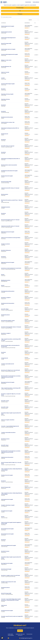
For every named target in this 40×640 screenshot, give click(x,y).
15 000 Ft (36, 78)
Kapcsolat (20, 630)
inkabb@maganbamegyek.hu (26, 638)
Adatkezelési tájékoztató (20, 634)
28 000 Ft (36, 32)
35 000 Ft (36, 152)
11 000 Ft (36, 457)
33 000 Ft (36, 321)
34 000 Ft (36, 394)
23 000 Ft (36, 207)
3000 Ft (36, 89)
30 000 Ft (36, 171)
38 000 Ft (36, 280)
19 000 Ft (36, 523)
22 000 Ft (36, 43)
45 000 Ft (36, 494)
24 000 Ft (36, 176)
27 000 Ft (36, 94)
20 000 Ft (36, 38)
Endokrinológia (20, 7)
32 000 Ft (36, 250)
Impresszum (20, 635)
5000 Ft (36, 66)
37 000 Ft (36, 558)
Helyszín (20, 14)
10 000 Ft (36, 72)
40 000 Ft (36, 128)
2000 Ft (36, 60)
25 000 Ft (36, 26)
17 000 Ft (36, 117)
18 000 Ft (36, 309)
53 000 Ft (36, 616)
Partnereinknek (29, 634)
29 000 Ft (36, 401)
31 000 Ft (36, 49)
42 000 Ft (36, 469)
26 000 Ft (36, 165)
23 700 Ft (36, 122)
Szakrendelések (36, 2)
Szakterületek (28, 2)
